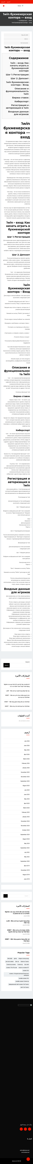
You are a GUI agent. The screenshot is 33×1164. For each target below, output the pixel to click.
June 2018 (27, 879)
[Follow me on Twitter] (13, 1)
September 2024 (25, 834)
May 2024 (27, 843)
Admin (26, 39)
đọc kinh (26, 964)
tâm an (17, 961)
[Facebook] (29, 1129)
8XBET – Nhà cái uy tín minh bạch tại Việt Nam (17, 706)
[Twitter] (25, 1129)
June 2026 (27, 745)
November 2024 (25, 825)
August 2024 (26, 839)
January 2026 (26, 768)
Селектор (20, 964)
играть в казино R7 (24, 967)
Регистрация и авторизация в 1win (17, 106)
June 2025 (27, 794)
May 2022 (27, 857)
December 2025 (25, 772)
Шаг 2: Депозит (20, 78)
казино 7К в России (11, 967)
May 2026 (27, 750)
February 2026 (26, 763)
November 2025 (25, 776)
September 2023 (25, 848)
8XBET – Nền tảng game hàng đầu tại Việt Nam (17, 702)
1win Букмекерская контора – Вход (17, 83)
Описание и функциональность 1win (17, 91)
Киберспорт (22, 101)
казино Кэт (26, 970)
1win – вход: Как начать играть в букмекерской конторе (19, 67)
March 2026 (26, 759)
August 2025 (26, 785)
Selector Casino (25, 961)
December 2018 (25, 870)
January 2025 (26, 816)
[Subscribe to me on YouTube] (11, 1)
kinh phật (10, 958)
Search (27, 662)
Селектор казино (11, 964)
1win (15, 145)
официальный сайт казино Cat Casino (19, 984)
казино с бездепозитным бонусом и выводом (19, 974)
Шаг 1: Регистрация (17, 74)
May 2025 (27, 799)
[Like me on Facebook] (14, 1)
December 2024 (25, 821)
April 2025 (27, 803)
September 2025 (25, 781)
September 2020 (25, 861)
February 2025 (26, 812)
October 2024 (26, 830)
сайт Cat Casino (24, 987)
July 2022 (27, 852)
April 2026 (27, 754)
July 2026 (27, 741)
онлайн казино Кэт (24, 978)
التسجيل (3, 1)
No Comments (24, 43)
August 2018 (26, 874)
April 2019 (27, 865)
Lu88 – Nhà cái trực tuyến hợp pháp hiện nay (18, 691)
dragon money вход (24, 958)
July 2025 (27, 790)
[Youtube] (21, 1129)
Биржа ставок (20, 97)
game (15, 958)
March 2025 (26, 808)
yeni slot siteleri (10, 961)
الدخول (8, 1)
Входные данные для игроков (18, 113)
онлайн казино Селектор (22, 981)
